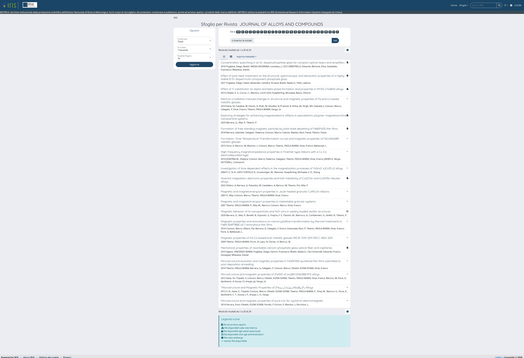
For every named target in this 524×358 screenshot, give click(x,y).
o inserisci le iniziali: (242, 40)
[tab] (224, 56)
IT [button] (505, 5)
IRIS (176, 17)
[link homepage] (10, 5)
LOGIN (517, 5)
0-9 (238, 32)
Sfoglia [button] (462, 5)
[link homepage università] (29, 5)
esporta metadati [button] (246, 56)
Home (454, 5)
